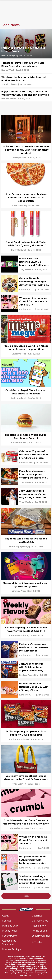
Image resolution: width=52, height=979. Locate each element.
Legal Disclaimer (41, 935)
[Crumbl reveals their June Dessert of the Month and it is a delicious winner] (26, 810)
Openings (37, 915)
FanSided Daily (10, 925)
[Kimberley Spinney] (27, 289)
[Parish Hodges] (9, 55)
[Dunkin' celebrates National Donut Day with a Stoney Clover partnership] (26, 689)
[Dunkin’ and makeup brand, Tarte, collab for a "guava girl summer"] (26, 232)
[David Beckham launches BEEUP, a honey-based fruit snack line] (26, 264)
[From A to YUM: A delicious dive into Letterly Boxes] (26, 43)
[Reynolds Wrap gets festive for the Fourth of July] (26, 528)
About (5, 915)
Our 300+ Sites (40, 920)
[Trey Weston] (19, 205)
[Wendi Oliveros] (9, 84)
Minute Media (19, 956)
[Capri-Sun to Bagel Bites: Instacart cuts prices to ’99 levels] (26, 380)
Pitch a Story (39, 925)
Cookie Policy (9, 935)
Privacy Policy (9, 930)
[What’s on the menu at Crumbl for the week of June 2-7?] (26, 842)
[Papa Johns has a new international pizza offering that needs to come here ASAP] (26, 476)
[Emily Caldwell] (18, 250)
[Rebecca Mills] (8, 98)
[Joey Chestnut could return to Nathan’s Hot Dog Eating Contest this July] (26, 496)
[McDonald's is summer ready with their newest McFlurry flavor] (26, 649)
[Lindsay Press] (19, 157)
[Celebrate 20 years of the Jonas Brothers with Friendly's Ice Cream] (26, 456)
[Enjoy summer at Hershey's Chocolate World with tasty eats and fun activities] (26, 95)
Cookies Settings (11, 949)
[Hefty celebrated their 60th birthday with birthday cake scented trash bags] (26, 862)
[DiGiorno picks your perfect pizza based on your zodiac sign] (26, 721)
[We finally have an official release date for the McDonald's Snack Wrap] (26, 766)
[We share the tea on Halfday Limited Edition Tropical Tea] (26, 81)
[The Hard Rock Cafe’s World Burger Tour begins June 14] (26, 425)
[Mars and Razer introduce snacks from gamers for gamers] (26, 573)
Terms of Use (39, 930)
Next (26, 896)
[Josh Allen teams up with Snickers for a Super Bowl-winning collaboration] (26, 669)
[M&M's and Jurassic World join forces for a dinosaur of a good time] (26, 336)
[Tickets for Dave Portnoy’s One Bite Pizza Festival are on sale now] (26, 66)
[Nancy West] (7, 70)
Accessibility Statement (9, 942)
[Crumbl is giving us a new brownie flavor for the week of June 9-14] (26, 617)
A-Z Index (37, 942)
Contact (6, 920)
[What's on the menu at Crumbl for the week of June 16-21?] (26, 303)
